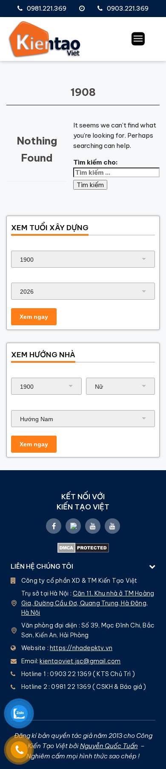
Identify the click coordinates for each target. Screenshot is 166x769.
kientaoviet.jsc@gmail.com (80, 661)
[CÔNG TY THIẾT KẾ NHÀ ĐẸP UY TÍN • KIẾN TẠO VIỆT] (45, 39)
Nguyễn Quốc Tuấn (109, 746)
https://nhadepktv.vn (81, 648)
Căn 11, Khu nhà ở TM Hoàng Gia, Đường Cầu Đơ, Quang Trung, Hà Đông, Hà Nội (87, 603)
